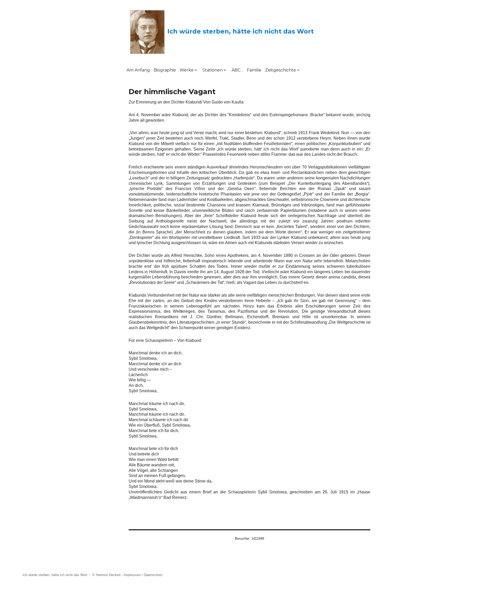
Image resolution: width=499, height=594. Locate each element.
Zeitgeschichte (280, 70)
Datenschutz (153, 575)
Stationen (212, 70)
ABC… (237, 70)
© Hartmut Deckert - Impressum (116, 575)
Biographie (165, 70)
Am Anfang (138, 70)
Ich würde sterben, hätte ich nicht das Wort (240, 31)
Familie (254, 70)
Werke (187, 70)
